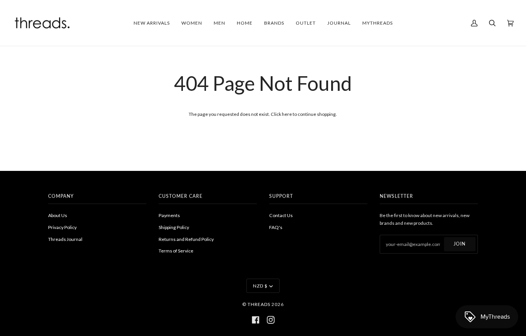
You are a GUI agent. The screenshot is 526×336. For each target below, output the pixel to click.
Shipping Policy (174, 227)
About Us (57, 215)
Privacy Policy (62, 227)
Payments (169, 215)
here (287, 114)
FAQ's (275, 227)
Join (460, 244)
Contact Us (281, 215)
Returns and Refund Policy (186, 239)
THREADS (259, 304)
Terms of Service (176, 251)
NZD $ (260, 286)
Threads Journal (65, 239)
